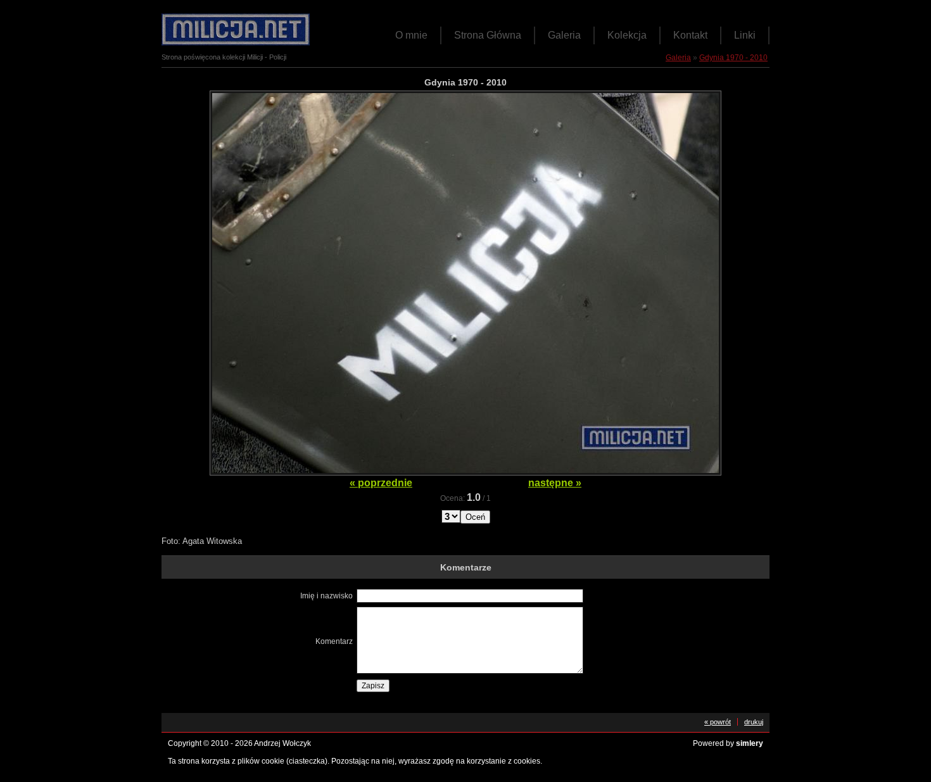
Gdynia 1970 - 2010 (733, 57)
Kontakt (690, 35)
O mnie (411, 35)
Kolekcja (627, 35)
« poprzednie (381, 482)
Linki (745, 35)
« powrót (717, 722)
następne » (554, 482)
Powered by (728, 743)
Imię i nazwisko (326, 595)
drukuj (753, 722)
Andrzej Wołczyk (282, 743)
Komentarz (334, 641)
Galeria (564, 35)
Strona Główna (487, 35)
